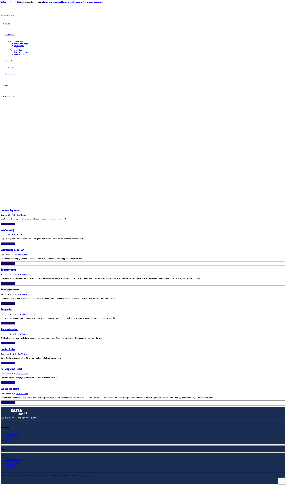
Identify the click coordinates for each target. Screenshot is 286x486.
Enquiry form (19, 46)
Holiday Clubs (15, 48)
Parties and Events (17, 50)
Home (7, 24)
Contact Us (9, 96)
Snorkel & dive (8, 349)
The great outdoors (9, 329)
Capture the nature (10, 388)
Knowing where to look (11, 369)
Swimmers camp (8, 269)
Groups (12, 67)
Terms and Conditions (13, 481)
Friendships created (10, 289)
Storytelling (6, 309)
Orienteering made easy (12, 249)
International (10, 74)
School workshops (17, 41)
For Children (10, 35)
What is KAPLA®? (12, 464)
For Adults (9, 61)
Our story (9, 85)
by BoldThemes (20, 215)
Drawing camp (7, 230)
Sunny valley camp (10, 210)
